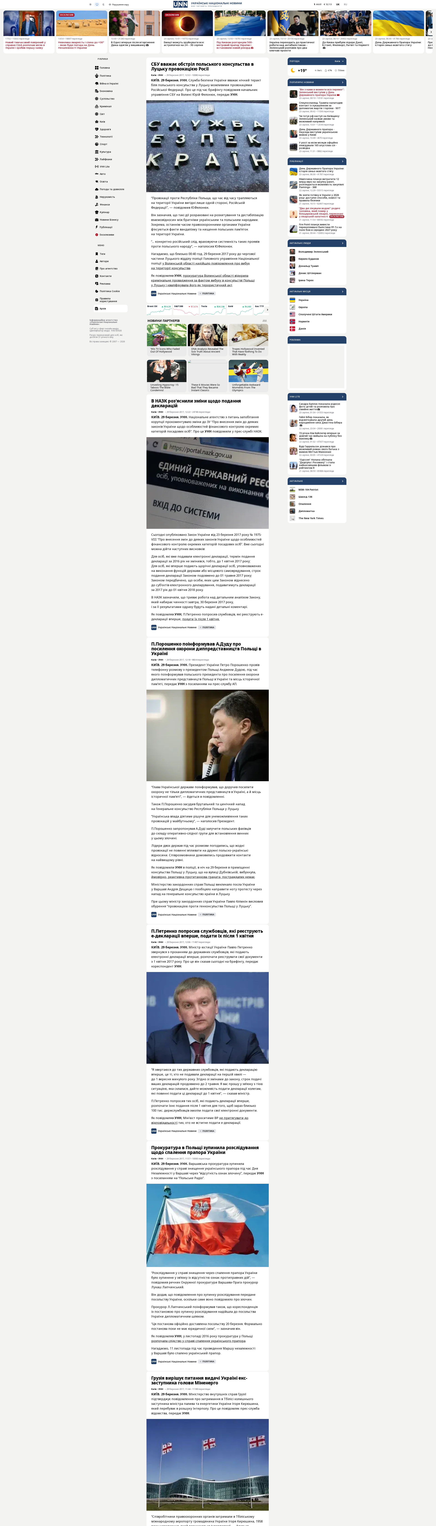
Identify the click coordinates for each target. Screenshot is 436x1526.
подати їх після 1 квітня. (201, 619)
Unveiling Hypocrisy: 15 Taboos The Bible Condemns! (164, 387)
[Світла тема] (90, 4)
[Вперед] (431, 32)
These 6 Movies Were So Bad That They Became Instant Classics (205, 387)
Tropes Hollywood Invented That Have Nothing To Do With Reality (248, 351)
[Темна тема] (103, 4)
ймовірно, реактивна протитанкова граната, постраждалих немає (203, 877)
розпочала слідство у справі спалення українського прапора (198, 1341)
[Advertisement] (317, 367)
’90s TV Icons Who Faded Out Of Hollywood (165, 350)
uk (338, 4)
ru (345, 4)
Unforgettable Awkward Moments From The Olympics (246, 387)
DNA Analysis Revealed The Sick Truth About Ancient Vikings (207, 351)
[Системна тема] (97, 4)
